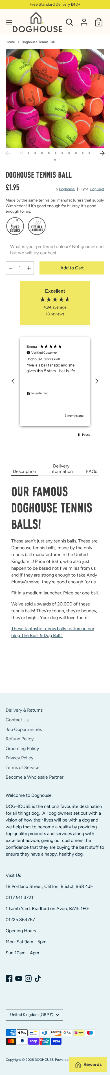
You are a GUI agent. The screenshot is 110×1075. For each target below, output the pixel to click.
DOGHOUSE (44, 1060)
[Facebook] (9, 978)
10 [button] (82, 153)
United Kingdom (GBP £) (31, 1014)
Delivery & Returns (24, 710)
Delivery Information (61, 468)
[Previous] (7, 153)
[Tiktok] (37, 978)
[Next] (102, 153)
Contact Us (17, 719)
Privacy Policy (19, 757)
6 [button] (55, 153)
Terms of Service (22, 767)
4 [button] (42, 153)
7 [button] (62, 153)
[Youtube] (18, 978)
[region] (55, 381)
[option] (55, 98)
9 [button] (76, 153)
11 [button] (89, 153)
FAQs (91, 471)
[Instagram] (28, 978)
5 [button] (49, 153)
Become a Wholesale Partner (34, 777)
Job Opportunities (24, 729)
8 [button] (69, 153)
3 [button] (35, 153)
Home (10, 42)
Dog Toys (97, 189)
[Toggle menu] (6, 22)
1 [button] (21, 153)
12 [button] (55, 160)
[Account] (84, 19)
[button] (13, 381)
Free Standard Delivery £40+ (55, 4)
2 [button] (28, 153)
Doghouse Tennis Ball (38, 42)
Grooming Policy (22, 748)
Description (24, 471)
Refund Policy (20, 738)
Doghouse (67, 189)
